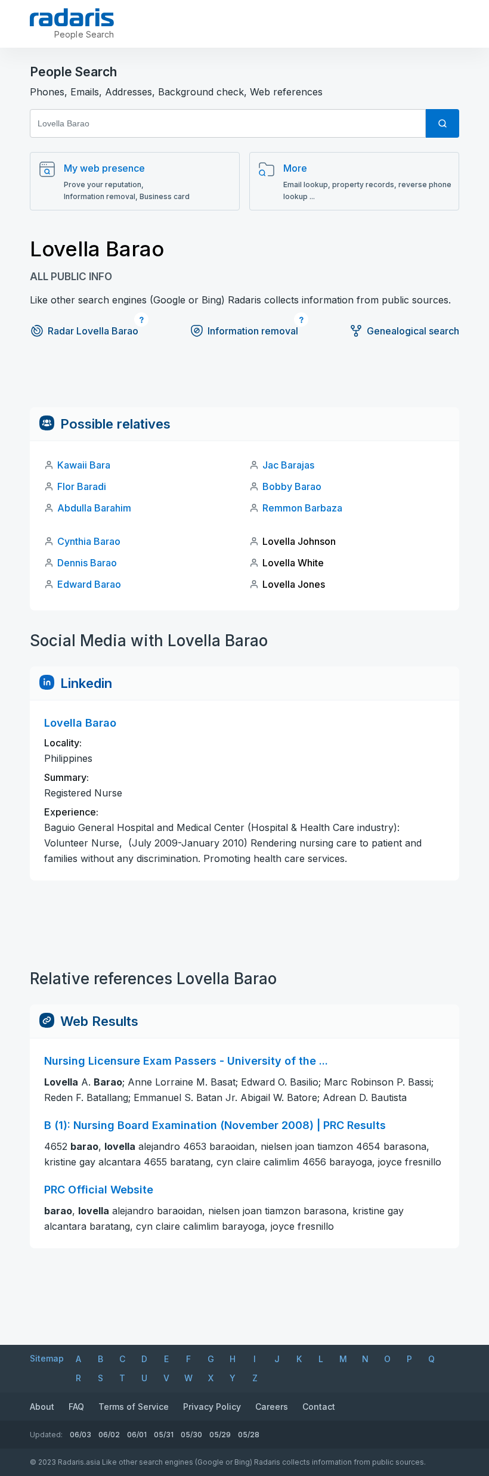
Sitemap (47, 1358)
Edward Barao (89, 584)
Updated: (46, 1434)
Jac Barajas (288, 465)
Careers (271, 1406)
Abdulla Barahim (94, 508)
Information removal (253, 331)
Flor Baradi (81, 486)
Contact (318, 1406)
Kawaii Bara (83, 465)
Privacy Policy (212, 1406)
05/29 (220, 1434)
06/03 (80, 1434)
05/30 (191, 1434)
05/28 (248, 1434)
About (42, 1406)
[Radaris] (72, 17)
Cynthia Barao (88, 541)
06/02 (109, 1434)
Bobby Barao (291, 486)
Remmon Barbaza (302, 508)
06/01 (137, 1434)
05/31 (164, 1434)
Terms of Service (133, 1406)
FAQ (76, 1406)
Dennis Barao (87, 563)
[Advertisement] (244, 380)
